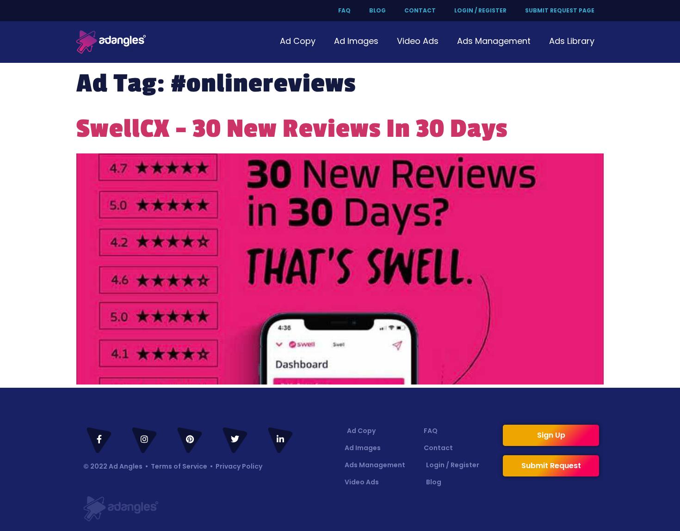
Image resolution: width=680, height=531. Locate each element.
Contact (420, 10)
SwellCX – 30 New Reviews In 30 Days (291, 129)
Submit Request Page (559, 10)
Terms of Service (179, 466)
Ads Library (571, 41)
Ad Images (356, 41)
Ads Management (494, 41)
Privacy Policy (239, 466)
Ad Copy (297, 41)
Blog (377, 10)
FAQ (344, 10)
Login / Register (480, 10)
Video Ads (418, 41)
